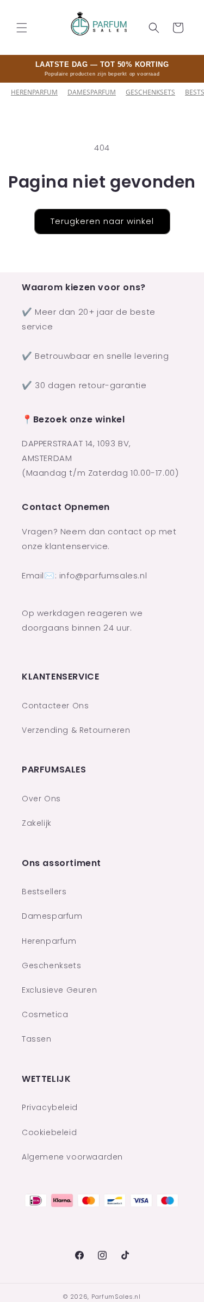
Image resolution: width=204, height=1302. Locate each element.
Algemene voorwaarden (72, 1156)
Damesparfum (91, 92)
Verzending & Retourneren (76, 730)
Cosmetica (45, 1014)
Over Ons (41, 798)
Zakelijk (37, 823)
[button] (22, 28)
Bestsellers (44, 891)
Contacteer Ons (55, 705)
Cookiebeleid (49, 1132)
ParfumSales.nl (116, 1296)
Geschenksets (150, 92)
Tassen (37, 1038)
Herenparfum (34, 92)
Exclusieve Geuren (59, 990)
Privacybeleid (50, 1107)
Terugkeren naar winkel (102, 221)
